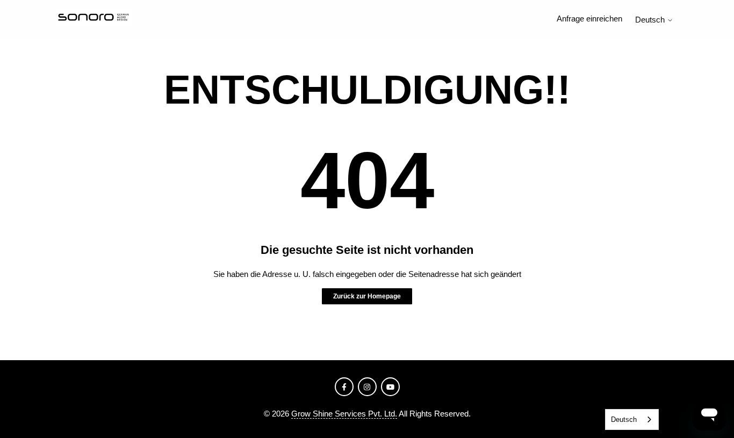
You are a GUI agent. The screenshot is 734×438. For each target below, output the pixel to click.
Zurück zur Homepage (367, 296)
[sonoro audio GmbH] (93, 19)
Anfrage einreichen (589, 18)
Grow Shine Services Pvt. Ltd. (344, 413)
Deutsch (651, 19)
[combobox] (632, 419)
